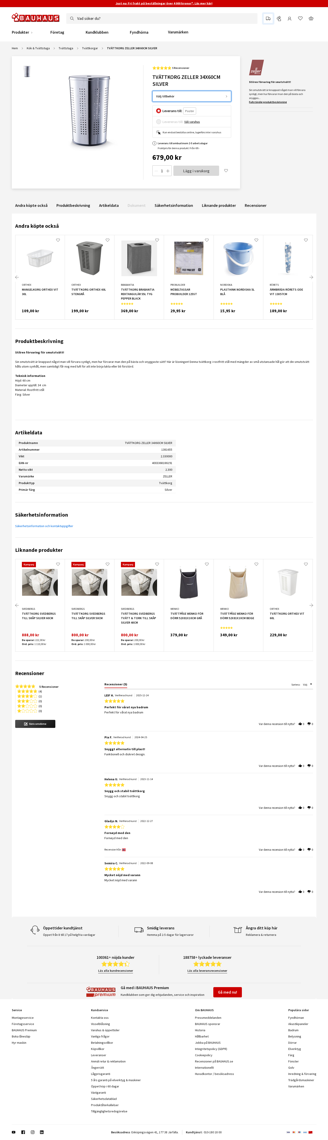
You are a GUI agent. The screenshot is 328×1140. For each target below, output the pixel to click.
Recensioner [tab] (29, 673)
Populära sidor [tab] (298, 1010)
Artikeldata (109, 205)
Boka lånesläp (21, 1036)
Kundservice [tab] (99, 1010)
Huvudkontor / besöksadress (214, 1074)
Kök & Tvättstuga (38, 48)
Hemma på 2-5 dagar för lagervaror (170, 935)
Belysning (294, 1036)
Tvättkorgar (90, 48)
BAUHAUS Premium (24, 1030)
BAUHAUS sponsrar (207, 1024)
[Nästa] (311, 277)
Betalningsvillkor (102, 1043)
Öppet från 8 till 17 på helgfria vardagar (69, 935)
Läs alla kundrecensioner (115, 971)
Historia (200, 1030)
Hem (15, 48)
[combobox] (161, 18)
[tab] (115, 685)
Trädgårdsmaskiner (301, 1080)
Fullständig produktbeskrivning (268, 102)
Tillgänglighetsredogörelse (109, 1111)
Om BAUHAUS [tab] (204, 1010)
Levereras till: (172, 121)
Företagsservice (23, 1024)
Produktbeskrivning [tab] (39, 341)
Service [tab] (17, 1010)
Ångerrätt (97, 1068)
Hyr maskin (19, 1043)
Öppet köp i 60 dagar (105, 1086)
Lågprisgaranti (100, 1074)
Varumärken (178, 32)
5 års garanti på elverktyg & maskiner (116, 1080)
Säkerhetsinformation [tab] (41, 514)
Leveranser (98, 1055)
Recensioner (255, 205)
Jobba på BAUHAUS (208, 1043)
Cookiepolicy (203, 1055)
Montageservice (23, 1018)
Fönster (293, 1061)
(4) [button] (40, 691)
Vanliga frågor (100, 1036)
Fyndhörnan (296, 1018)
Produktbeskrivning (73, 205)
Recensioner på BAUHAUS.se (214, 1061)
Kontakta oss (100, 1018)
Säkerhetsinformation (174, 205)
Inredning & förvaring (302, 1074)
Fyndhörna (139, 32)
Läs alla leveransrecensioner (207, 971)
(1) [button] (40, 696)
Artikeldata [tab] (28, 432)
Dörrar (292, 1043)
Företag (57, 32)
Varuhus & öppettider (105, 1030)
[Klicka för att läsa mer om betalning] (301, 1132)
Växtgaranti (98, 1093)
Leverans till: (172, 111)
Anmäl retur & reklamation (108, 1061)
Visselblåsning (100, 1024)
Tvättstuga (66, 48)
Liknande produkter (219, 205)
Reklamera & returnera (261, 935)
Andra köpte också (31, 205)
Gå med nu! (227, 992)
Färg (291, 1055)
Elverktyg (294, 1049)
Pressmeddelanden (208, 1018)
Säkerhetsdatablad (104, 1099)
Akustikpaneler (298, 1024)
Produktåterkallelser (105, 1105)
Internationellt (204, 1068)
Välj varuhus (192, 122)
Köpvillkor (97, 1049)
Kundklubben (97, 32)
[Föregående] (17, 277)
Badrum (293, 1030)
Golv (291, 1068)
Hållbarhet (202, 1036)
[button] (35, 724)
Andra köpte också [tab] (37, 225)
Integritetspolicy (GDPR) (211, 1049)
